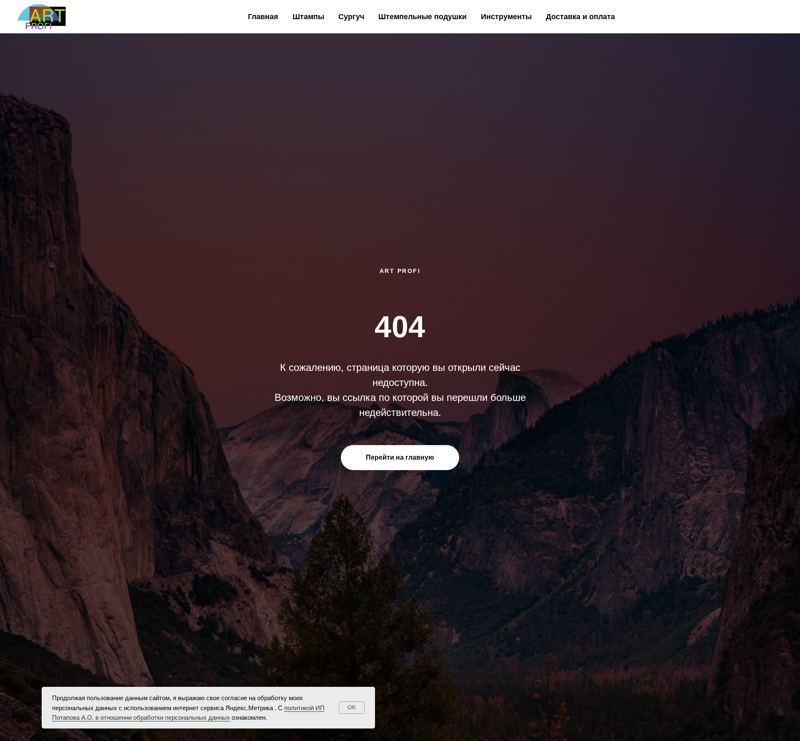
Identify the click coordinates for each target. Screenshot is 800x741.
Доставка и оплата (580, 17)
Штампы (308, 17)
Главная (263, 17)
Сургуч (351, 17)
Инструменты (506, 17)
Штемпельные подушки (422, 17)
